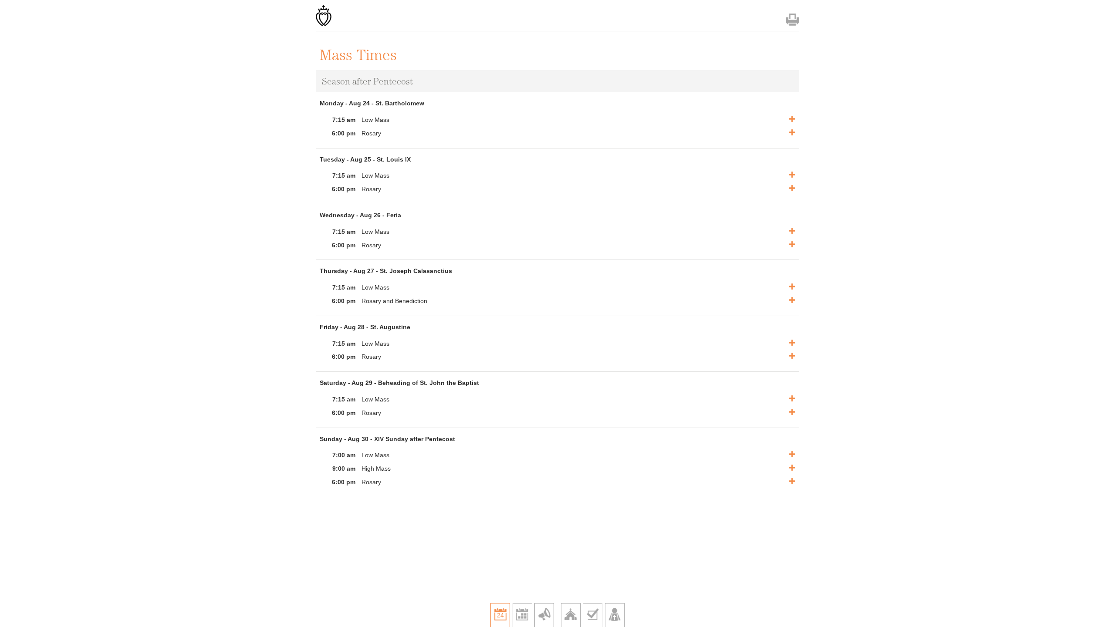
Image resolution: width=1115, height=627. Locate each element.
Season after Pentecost (367, 81)
